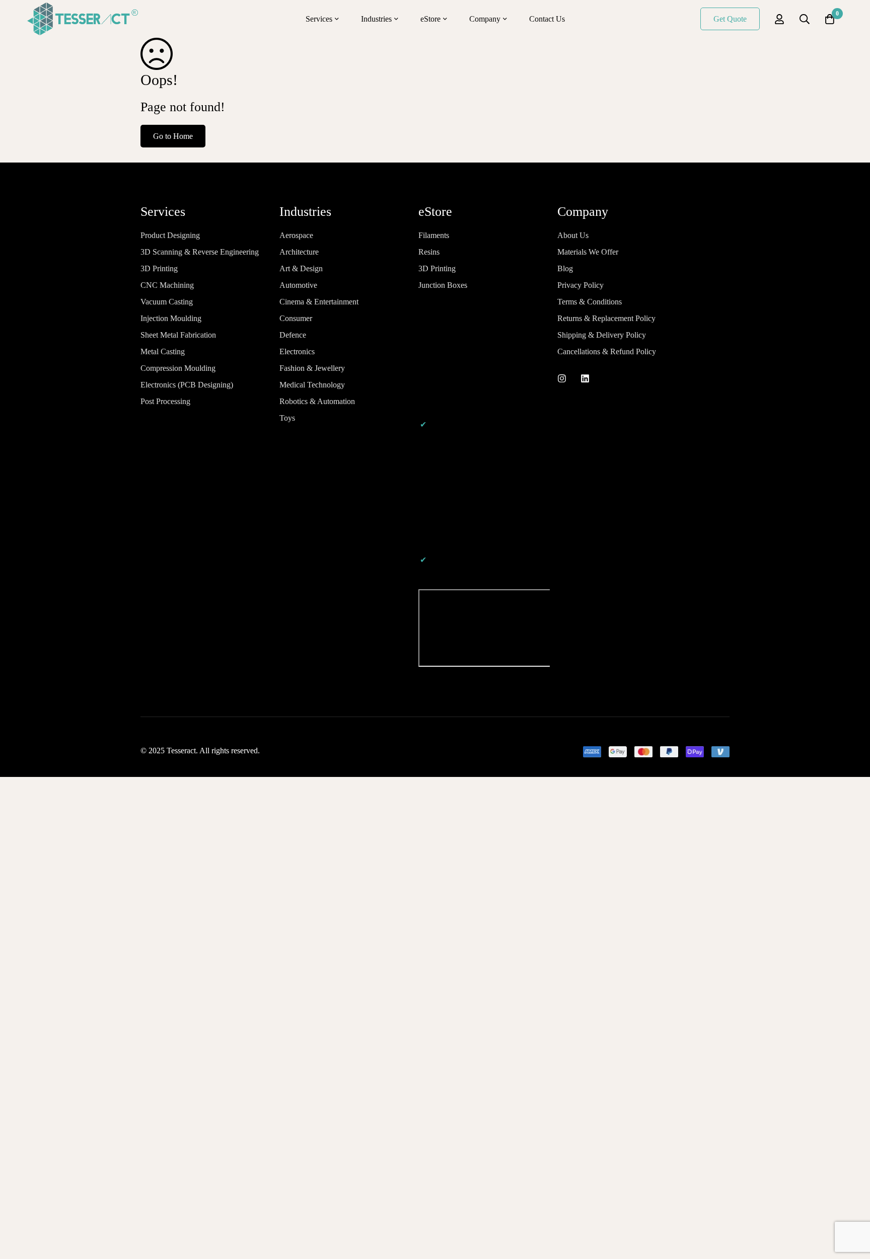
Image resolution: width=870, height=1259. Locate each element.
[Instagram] (561, 378)
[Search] (804, 19)
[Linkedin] (585, 378)
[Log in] (779, 19)
